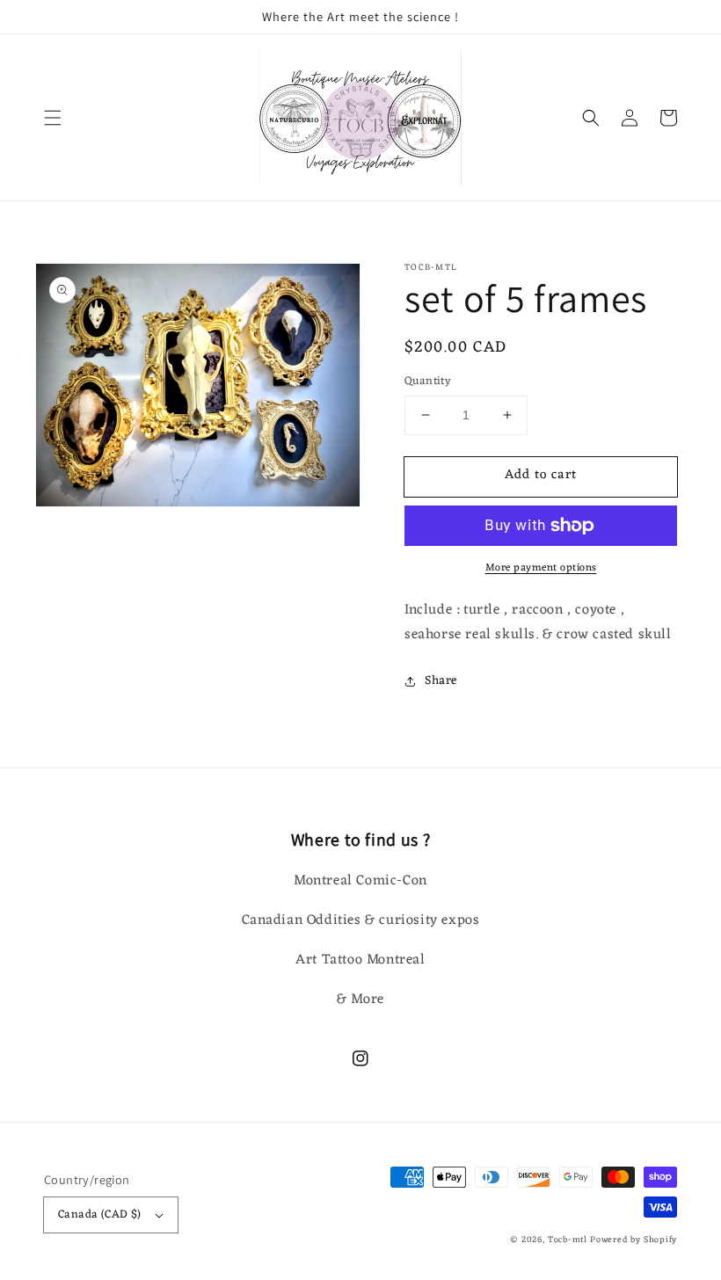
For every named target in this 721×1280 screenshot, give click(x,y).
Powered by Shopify (633, 1240)
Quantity (427, 381)
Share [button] (441, 681)
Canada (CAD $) (100, 1214)
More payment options (541, 568)
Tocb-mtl (567, 1240)
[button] (52, 117)
